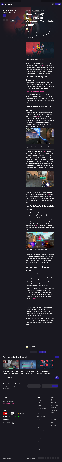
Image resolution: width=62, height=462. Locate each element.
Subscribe (55, 385)
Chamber (42, 91)
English (40, 457)
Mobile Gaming (40, 422)
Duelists (43, 65)
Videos (38, 424)
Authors (53, 422)
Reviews (39, 435)
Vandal (36, 225)
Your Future (39, 444)
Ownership (53, 425)
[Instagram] (56, 458)
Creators (39, 405)
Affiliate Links (55, 400)
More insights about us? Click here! (10, 403)
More (57, 356)
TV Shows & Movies (41, 408)
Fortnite (38, 413)
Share (13, 20)
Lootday (39, 446)
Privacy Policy (54, 402)
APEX (38, 433)
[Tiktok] (58, 458)
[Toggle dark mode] (50, 4)
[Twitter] (45, 458)
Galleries (39, 438)
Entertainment (40, 402)
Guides (42, 10)
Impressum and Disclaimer (30, 458)
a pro (37, 116)
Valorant (37, 10)
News (38, 441)
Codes (38, 419)
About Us (53, 419)
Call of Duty (39, 427)
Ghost (34, 298)
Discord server (49, 320)
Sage (37, 91)
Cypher (33, 91)
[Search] (53, 4)
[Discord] (51, 458)
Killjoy (28, 91)
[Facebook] (48, 458)
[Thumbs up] (4, 15)
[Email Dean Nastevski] (44, 352)
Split (45, 151)
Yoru (49, 194)
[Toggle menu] (2, 4)
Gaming (33, 10)
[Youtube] (53, 458)
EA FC (38, 411)
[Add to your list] (7, 20)
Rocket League (40, 430)
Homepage (28, 10)
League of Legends (41, 416)
